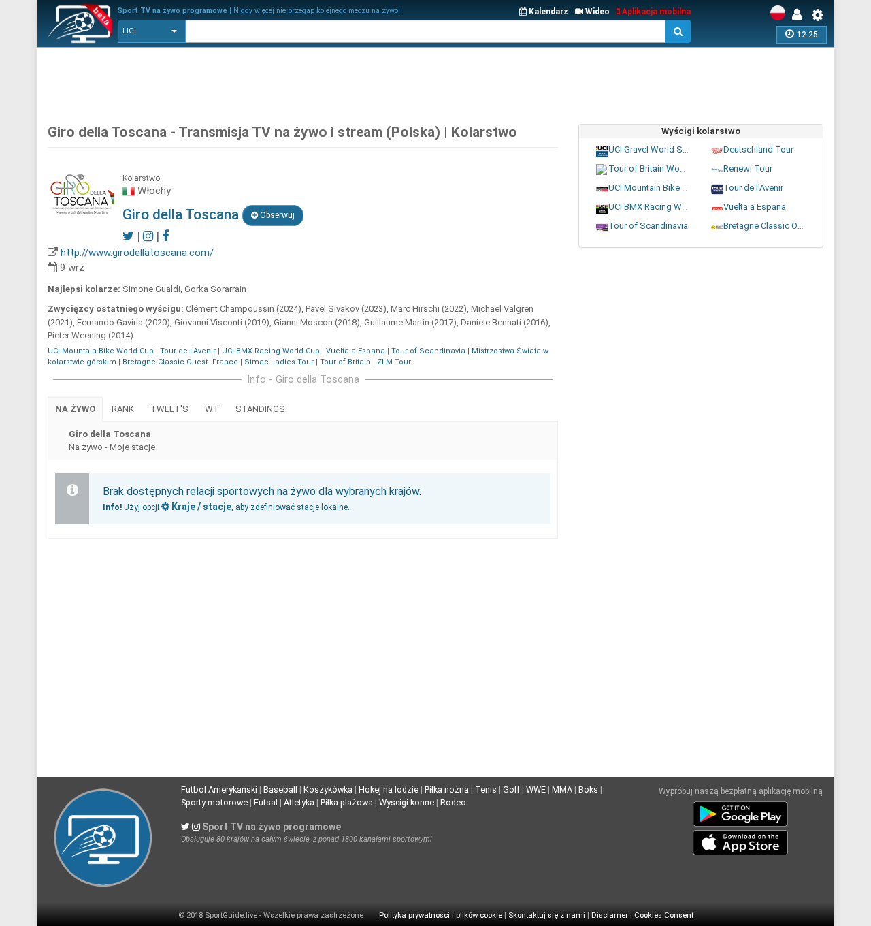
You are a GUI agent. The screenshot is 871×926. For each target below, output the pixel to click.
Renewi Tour (747, 168)
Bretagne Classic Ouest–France (180, 361)
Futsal (266, 802)
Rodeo (453, 802)
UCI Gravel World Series (655, 149)
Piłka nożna (447, 789)
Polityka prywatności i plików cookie (440, 915)
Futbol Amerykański (219, 789)
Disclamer (609, 915)
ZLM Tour (394, 361)
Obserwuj (276, 215)
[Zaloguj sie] (800, 15)
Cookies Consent (663, 915)
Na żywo (75, 409)
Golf (511, 789)
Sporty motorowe (214, 802)
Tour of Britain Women (652, 168)
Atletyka (299, 802)
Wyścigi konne (406, 802)
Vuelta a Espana (355, 351)
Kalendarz (547, 11)
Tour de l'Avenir (188, 351)
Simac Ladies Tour (279, 361)
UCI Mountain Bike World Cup (101, 351)
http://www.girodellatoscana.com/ (137, 252)
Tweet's (169, 409)
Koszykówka (327, 789)
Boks (588, 789)
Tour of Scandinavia (428, 351)
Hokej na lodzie (388, 789)
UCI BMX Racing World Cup (271, 351)
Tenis (486, 789)
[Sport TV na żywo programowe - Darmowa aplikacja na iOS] (740, 840)
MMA (562, 789)
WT (212, 409)
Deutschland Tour (758, 149)
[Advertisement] (435, 81)
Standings (260, 409)
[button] (152, 31)
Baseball (280, 789)
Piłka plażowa (347, 802)
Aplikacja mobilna (655, 11)
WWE (536, 789)
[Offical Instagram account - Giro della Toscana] (148, 236)
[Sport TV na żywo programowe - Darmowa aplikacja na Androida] (740, 811)
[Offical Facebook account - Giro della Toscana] (165, 236)
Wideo (596, 11)
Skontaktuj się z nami (546, 915)
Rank (123, 409)
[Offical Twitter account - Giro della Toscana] (128, 236)
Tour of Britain (345, 361)
